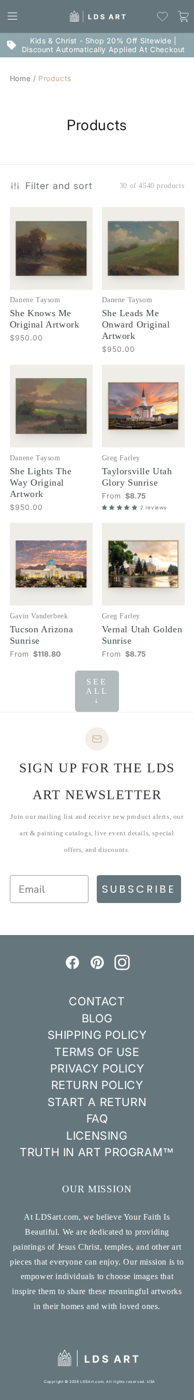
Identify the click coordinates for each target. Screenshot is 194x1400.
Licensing (96, 1135)
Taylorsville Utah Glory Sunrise (137, 477)
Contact (97, 1001)
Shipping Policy (97, 1034)
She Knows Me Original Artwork (45, 319)
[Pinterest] (97, 967)
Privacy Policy (97, 1068)
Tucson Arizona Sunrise (41, 635)
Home (20, 78)
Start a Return (97, 1102)
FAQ (97, 1118)
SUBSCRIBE (139, 889)
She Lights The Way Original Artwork (40, 482)
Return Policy (97, 1085)
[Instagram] (122, 967)
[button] (12, 16)
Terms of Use (96, 1052)
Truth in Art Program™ (97, 1152)
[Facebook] (72, 967)
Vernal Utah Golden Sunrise (142, 635)
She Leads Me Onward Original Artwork (136, 324)
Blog (97, 1018)
